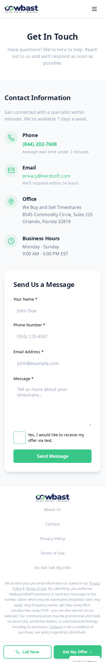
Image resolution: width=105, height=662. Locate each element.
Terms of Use (52, 553)
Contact (52, 524)
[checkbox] (19, 438)
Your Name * (25, 299)
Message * (23, 378)
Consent (55, 627)
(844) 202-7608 (39, 144)
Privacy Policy (52, 538)
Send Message (52, 456)
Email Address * (28, 351)
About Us (52, 509)
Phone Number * (29, 325)
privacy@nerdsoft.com (46, 176)
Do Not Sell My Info (52, 567)
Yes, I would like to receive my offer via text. (56, 437)
